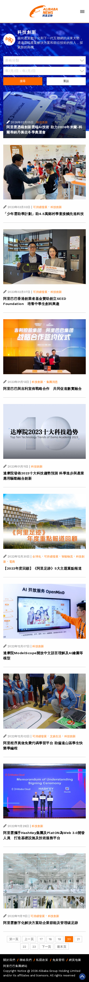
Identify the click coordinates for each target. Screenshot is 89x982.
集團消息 (52, 382)
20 (69, 939)
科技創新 (42, 122)
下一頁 (46, 946)
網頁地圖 (75, 959)
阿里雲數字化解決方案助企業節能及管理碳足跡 (40, 923)
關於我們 (9, 959)
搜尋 (22, 81)
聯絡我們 (26, 959)
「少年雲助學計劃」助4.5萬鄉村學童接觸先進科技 (43, 214)
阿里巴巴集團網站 (15, 966)
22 (24, 946)
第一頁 (13, 939)
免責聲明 (58, 959)
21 (78, 939)
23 (34, 946)
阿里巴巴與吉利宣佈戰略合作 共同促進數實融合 (42, 389)
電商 (12, 561)
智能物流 (67, 556)
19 (59, 939)
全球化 (36, 556)
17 (41, 939)
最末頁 (61, 946)
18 (50, 939)
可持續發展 (40, 207)
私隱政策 (42, 959)
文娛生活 (55, 736)
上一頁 (28, 939)
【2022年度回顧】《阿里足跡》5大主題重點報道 (42, 568)
